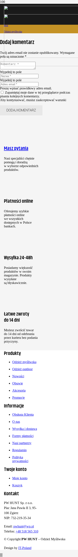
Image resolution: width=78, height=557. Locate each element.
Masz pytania (16, 148)
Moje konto (19, 478)
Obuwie (17, 383)
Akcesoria (19, 390)
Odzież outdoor (22, 369)
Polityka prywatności (20, 459)
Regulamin (19, 450)
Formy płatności (22, 436)
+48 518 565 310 (27, 531)
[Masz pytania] (21, 128)
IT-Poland (24, 548)
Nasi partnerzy (21, 443)
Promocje (18, 397)
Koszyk (17, 485)
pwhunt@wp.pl (23, 526)
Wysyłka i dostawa (24, 429)
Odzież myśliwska (24, 362)
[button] (1, 555)
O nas (16, 421)
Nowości (18, 376)
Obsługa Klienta (23, 414)
